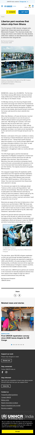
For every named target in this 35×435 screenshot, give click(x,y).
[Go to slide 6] (20, 345)
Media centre (5, 400)
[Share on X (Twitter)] (15, 295)
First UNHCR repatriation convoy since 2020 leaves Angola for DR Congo (15, 338)
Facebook (2, 372)
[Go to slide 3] (15, 345)
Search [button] (26, 7)
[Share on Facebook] (19, 295)
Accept (17, 431)
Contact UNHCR (6, 397)
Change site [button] (23, 1)
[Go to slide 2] (14, 345)
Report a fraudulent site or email (10, 405)
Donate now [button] (6, 360)
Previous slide (3, 319)
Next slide (32, 319)
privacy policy (12, 425)
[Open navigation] (2, 6)
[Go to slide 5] (19, 345)
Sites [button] (33, 7)
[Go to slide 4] (17, 345)
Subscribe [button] (6, 386)
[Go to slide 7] (22, 345)
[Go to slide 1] (12, 345)
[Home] (10, 6)
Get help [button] (24, 12)
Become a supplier (6, 408)
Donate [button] (29, 7)
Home (2, 17)
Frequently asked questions (9, 395)
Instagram (6, 372)
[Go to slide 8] (24, 345)
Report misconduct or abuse (9, 403)
